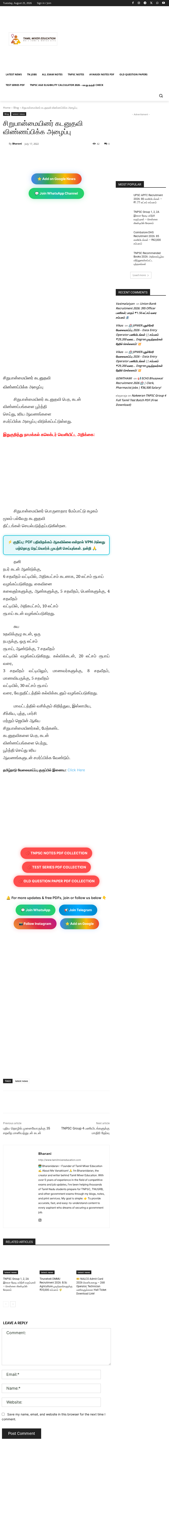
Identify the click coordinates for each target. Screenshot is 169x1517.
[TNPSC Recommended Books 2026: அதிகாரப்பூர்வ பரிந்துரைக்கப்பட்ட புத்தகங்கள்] (123, 256)
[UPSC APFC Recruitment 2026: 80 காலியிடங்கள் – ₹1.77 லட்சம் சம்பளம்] (123, 198)
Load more (139, 275)
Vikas (119, 325)
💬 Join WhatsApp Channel (56, 193)
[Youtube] (163, 3)
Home (7, 107)
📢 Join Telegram (78, 910)
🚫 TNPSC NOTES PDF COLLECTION (56, 853)
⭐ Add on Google (79, 924)
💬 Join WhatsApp (35, 910)
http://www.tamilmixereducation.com (59, 1159)
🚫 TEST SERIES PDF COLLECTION (56, 867)
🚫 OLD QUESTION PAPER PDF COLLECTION (56, 881)
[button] (161, 96)
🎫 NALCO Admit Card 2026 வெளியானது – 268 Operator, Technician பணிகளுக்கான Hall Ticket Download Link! (91, 1286)
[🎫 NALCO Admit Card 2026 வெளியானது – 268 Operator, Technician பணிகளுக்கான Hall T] (93, 1262)
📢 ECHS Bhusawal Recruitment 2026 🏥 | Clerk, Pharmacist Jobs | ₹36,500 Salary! (139, 382)
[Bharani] (6, 143)
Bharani (17, 143)
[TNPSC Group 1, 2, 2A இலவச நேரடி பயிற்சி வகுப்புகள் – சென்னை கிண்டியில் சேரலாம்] (19, 1262)
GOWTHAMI (124, 378)
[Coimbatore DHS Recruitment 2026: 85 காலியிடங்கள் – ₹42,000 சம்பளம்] (123, 236)
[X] (151, 3)
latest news (19, 113)
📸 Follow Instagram (35, 924)
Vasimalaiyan (125, 304)
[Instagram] (138, 3)
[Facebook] (132, 3)
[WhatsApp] (157, 3)
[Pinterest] (54, 155)
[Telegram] (145, 3)
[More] (74, 155)
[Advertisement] (114, 39)
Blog (16, 107)
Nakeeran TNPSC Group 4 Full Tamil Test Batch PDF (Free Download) (141, 400)
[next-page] (13, 1304)
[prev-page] (6, 1304)
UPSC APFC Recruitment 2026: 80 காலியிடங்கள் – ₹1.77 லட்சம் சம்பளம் (148, 199)
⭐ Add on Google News (56, 179)
